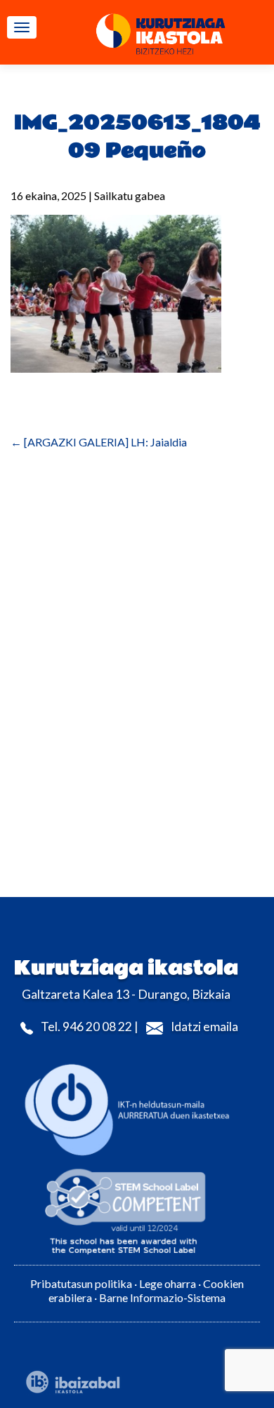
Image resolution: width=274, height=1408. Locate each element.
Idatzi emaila (204, 1026)
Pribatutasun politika (81, 1283)
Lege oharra (167, 1283)
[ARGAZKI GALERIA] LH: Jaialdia (99, 442)
